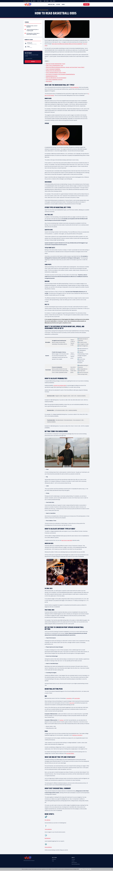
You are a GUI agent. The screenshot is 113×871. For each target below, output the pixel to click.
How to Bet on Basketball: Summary (54, 79)
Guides (63, 4)
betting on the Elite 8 (77, 735)
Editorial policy (74, 862)
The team (73, 859)
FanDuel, (62, 720)
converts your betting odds (59, 385)
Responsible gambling (76, 864)
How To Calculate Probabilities (53, 69)
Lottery (58, 4)
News (28, 46)
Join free (33, 61)
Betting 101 (29, 42)
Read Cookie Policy (87, 869)
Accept (81, 869)
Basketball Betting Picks (51, 76)
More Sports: (49, 81)
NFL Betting (47, 820)
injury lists (72, 702)
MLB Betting (47, 838)
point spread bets (75, 87)
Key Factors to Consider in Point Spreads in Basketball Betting (60, 74)
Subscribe (86, 4)
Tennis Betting (48, 829)
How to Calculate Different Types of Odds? (56, 72)
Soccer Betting (48, 847)
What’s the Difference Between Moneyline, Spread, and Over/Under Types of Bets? (65, 67)
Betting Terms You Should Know (53, 70)
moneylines (69, 698)
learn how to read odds (66, 540)
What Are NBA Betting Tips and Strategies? (56, 77)
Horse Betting (51, 4)
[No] (111, 869)
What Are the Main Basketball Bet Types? (55, 63)
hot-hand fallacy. (70, 753)
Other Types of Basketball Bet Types (54, 65)
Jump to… (47, 61)
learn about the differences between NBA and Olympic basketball (67, 43)
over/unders (77, 698)
